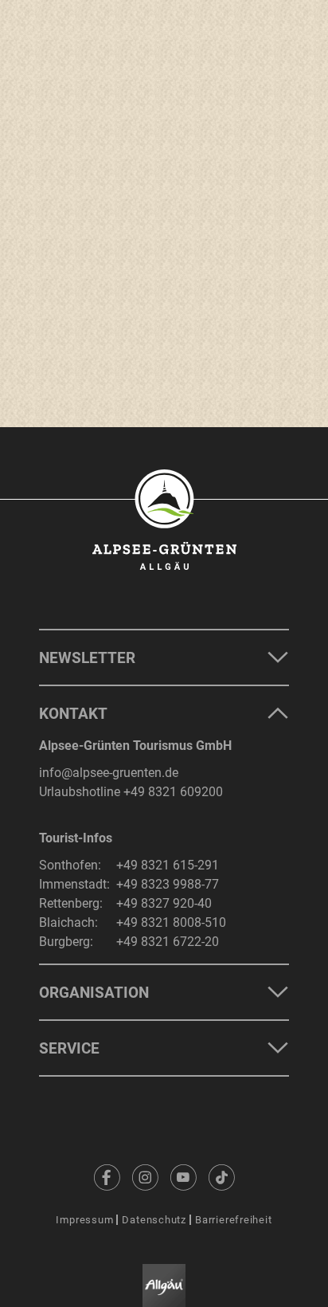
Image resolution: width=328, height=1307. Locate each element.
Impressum (84, 1220)
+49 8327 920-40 (164, 903)
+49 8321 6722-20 (167, 941)
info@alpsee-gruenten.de (108, 772)
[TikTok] (221, 1177)
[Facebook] (106, 1177)
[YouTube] (183, 1177)
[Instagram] (145, 1177)
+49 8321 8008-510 (171, 922)
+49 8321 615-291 (167, 865)
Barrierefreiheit (233, 1220)
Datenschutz (154, 1220)
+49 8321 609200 (173, 791)
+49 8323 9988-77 (167, 884)
